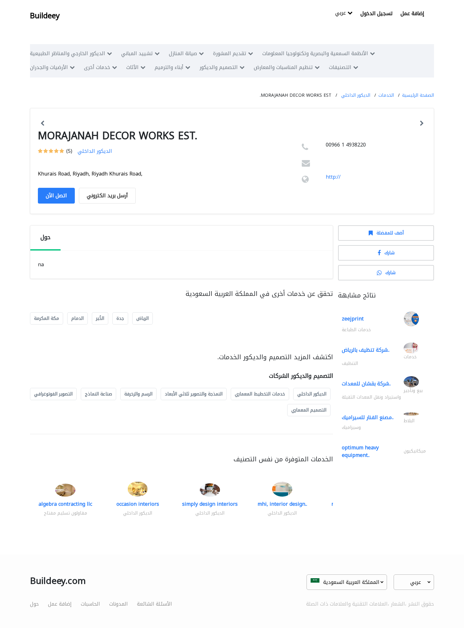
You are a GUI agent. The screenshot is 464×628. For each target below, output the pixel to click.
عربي (341, 13)
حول (34, 604)
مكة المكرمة (46, 318)
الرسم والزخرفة (138, 394)
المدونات (118, 604)
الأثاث (132, 67)
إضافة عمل (412, 13)
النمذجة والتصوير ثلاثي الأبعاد (194, 394)
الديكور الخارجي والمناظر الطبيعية (67, 53)
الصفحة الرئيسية (418, 95)
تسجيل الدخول (376, 13)
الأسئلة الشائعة (154, 604)
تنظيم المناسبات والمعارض (283, 67)
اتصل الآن (56, 195)
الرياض (142, 318)
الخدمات (386, 95)
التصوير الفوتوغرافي (53, 394)
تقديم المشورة (229, 53)
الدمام (77, 318)
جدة (120, 318)
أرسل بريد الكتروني (107, 195)
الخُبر (100, 318)
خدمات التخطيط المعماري (260, 394)
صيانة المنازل (183, 53)
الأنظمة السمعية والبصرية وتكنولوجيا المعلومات (315, 53)
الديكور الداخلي (355, 95)
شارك (389, 253)
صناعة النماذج (98, 394)
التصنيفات (340, 67)
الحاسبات (90, 604)
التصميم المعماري (308, 410)
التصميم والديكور (218, 67)
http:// (333, 177)
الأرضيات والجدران (49, 67)
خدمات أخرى (97, 67)
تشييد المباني (137, 53)
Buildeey (45, 16)
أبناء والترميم (169, 67)
